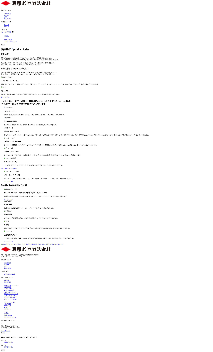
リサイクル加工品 (9, 297)
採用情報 (6, 36)
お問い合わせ (8, 39)
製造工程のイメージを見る (9, 168)
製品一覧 (6, 25)
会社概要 (6, 264)
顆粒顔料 (9, 290)
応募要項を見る (8, 342)
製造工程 (6, 26)
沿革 (5, 17)
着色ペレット (10, 292)
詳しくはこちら (5, 97)
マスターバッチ (11, 294)
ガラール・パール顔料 (10, 299)
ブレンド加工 (10, 295)
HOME (6, 35)
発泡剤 (6, 307)
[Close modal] (1, 323)
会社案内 (6, 15)
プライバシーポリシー (10, 41)
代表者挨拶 (7, 13)
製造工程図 (7, 282)
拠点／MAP (7, 18)
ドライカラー (9, 288)
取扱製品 (6, 280)
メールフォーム (5, 331)
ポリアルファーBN (9, 302)
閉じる (3, 44)
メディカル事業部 (6, 32)
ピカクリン (7, 309)
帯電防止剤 (7, 305)
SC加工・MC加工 (11, 285)
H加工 (7, 287)
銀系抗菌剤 (7, 304)
